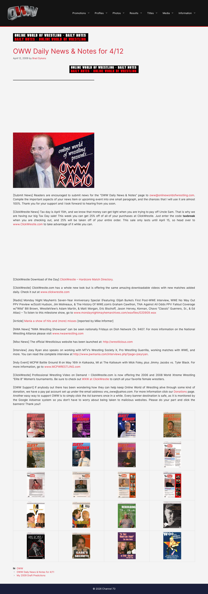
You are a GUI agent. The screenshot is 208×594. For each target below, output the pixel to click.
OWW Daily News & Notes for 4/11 (35, 572)
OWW (20, 568)
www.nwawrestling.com (68, 333)
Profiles (99, 13)
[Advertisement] (104, 108)
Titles (150, 13)
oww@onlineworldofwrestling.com (172, 195)
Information (185, 13)
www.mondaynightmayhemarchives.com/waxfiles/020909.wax (115, 312)
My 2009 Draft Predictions (31, 575)
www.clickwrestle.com (55, 292)
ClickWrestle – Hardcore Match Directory (86, 279)
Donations (180, 391)
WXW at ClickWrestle (95, 379)
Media (166, 13)
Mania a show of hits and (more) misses (50, 321)
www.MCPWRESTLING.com (62, 366)
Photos (117, 13)
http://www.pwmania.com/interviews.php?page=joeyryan (110, 354)
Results (134, 13)
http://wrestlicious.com (118, 341)
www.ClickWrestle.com (28, 224)
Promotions (79, 13)
